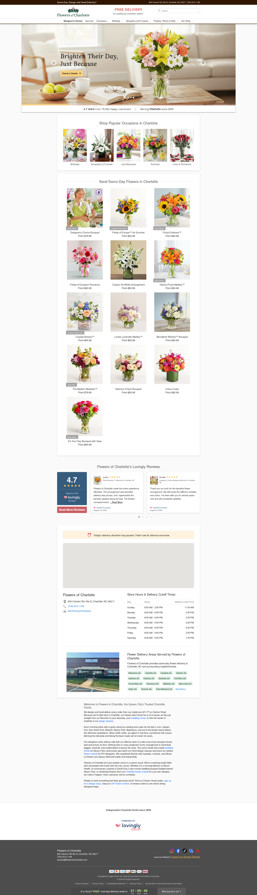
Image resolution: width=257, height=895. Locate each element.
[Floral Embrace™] (97, 480)
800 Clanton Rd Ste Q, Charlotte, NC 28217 (77, 853)
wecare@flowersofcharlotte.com (72, 859)
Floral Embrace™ (109, 480)
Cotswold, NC (166, 672)
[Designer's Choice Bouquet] (154, 480)
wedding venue (138, 717)
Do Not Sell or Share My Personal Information (163, 883)
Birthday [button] (116, 20)
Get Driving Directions (79, 610)
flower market (90, 753)
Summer (89, 20)
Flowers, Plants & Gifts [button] (165, 20)
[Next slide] (203, 63)
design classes (106, 720)
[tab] (128, 97)
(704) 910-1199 (76, 606)
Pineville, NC (146, 689)
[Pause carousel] (124, 97)
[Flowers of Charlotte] (78, 11)
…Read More (116, 502)
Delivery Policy (136, 883)
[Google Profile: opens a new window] (191, 851)
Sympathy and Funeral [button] (137, 20)
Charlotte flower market (137, 771)
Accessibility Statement (116, 883)
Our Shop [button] (186, 20)
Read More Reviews (72, 510)
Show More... (180, 689)
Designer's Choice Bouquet (169, 480)
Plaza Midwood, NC (164, 689)
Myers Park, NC (185, 683)
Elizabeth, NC (164, 678)
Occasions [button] (102, 20)
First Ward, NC (180, 678)
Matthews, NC (169, 683)
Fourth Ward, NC (135, 683)
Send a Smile (70, 73)
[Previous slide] (54, 63)
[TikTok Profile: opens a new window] (185, 851)
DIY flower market (120, 783)
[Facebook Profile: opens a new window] (178, 851)
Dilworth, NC (181, 672)
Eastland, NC (133, 678)
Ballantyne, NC (134, 672)
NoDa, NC (132, 689)
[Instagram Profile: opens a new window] (172, 851)
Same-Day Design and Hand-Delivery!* (77, 2)
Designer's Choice (73, 20)
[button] (139, 517)
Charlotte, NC (150, 672)
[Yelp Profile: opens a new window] (198, 851)
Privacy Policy (98, 883)
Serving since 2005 (156, 109)
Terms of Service (81, 883)
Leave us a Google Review (185, 856)
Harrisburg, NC (152, 683)
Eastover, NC (149, 678)
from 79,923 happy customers (107, 109)
